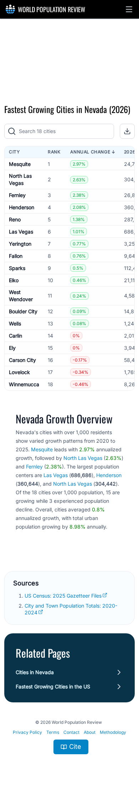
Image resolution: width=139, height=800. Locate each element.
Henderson (21, 207)
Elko (14, 280)
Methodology (113, 732)
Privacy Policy (27, 732)
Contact (71, 732)
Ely (12, 348)
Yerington (20, 244)
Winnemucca (24, 384)
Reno (15, 219)
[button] (129, 9)
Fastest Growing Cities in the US (53, 686)
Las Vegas (21, 232)
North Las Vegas (82, 458)
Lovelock (19, 372)
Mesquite (20, 164)
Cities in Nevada (35, 672)
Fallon (15, 256)
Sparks (17, 268)
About (90, 732)
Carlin (15, 336)
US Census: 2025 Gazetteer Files (63, 596)
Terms (52, 732)
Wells (15, 323)
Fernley (17, 195)
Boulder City (23, 311)
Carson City (22, 360)
